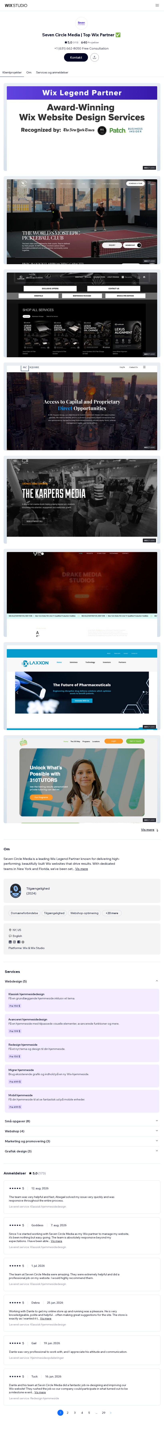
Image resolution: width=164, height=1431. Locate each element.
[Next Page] (111, 1413)
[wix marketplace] (16, 5)
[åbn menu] (157, 5)
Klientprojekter (12, 72)
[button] (82, 127)
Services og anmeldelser (52, 72)
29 (103, 1413)
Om (28, 72)
